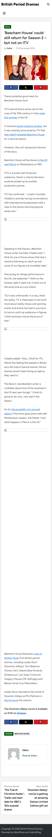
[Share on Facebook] (11, 87)
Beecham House (22, 734)
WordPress (19, 832)
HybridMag (35, 832)
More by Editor (29, 755)
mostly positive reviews (29, 126)
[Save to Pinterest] (41, 87)
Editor (9, 48)
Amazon (21, 713)
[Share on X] (26, 87)
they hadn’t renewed (24, 134)
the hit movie (11, 700)
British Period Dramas (20, 4)
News (7, 27)
